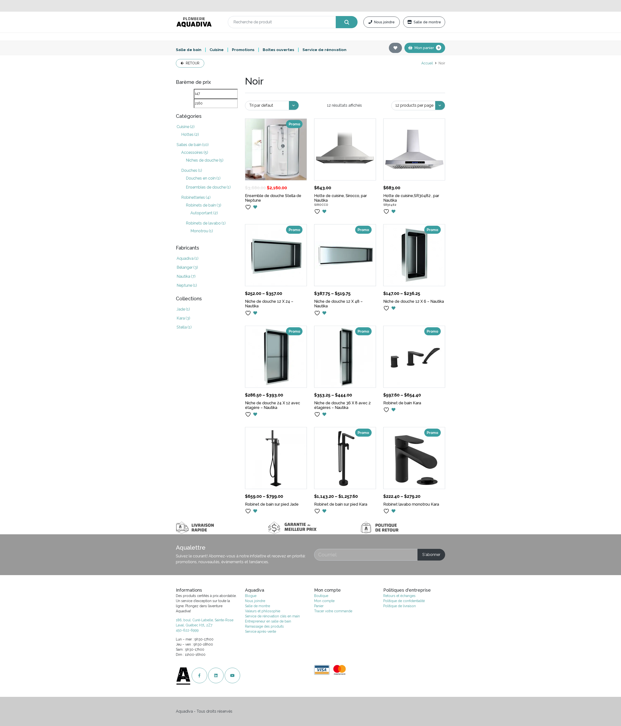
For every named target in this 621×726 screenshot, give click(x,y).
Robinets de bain (203, 205)
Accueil (427, 63)
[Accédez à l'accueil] (184, 675)
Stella (184, 327)
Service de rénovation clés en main (272, 616)
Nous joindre (384, 22)
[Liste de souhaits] (395, 48)
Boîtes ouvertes (278, 50)
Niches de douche (204, 160)
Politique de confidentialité (404, 601)
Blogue (250, 596)
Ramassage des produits (264, 626)
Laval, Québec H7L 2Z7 (194, 625)
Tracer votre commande (333, 611)
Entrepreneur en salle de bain (268, 621)
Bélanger (187, 267)
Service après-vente (260, 631)
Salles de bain (193, 144)
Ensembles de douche (208, 187)
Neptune (187, 285)
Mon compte (324, 601)
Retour (192, 63)
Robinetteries (196, 197)
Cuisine (217, 50)
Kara (183, 318)
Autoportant (204, 213)
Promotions (243, 50)
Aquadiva (187, 258)
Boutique (321, 596)
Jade (183, 309)
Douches (191, 170)
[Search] (347, 22)
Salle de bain (188, 50)
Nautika (186, 276)
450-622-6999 (187, 630)
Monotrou (201, 231)
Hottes (190, 134)
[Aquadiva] (199, 22)
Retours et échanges (399, 596)
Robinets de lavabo (206, 223)
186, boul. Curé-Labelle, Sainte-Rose (204, 620)
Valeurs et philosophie (262, 611)
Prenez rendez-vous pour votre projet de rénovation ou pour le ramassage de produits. (310, 5)
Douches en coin (203, 178)
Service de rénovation (324, 50)
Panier (319, 606)
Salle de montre (427, 22)
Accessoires (194, 152)
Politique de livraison (399, 606)
